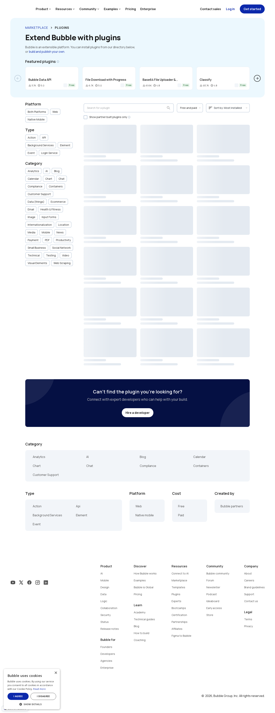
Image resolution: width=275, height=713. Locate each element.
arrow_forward (257, 78)
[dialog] (32, 689)
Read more (39, 689)
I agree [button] (18, 696)
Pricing (130, 9)
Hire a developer (138, 413)
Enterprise (148, 9)
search (168, 108)
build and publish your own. (47, 52)
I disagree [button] (43, 696)
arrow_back (18, 78)
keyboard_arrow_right (51, 28)
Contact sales (210, 9)
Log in (230, 9)
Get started (252, 9)
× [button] (55, 672)
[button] (31, 704)
